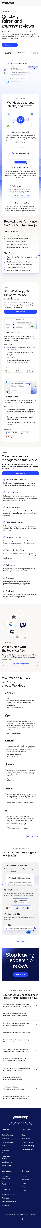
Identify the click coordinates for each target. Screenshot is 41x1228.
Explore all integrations (20, 664)
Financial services (8, 1194)
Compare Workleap (28, 1153)
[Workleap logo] (8, 2)
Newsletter (25, 1180)
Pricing (4, 1146)
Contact (24, 1190)
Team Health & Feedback (7, 1157)
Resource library (27, 1142)
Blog (23, 1135)
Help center (26, 1139)
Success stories (27, 1149)
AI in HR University (28, 1146)
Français (26, 1219)
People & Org (6, 1166)
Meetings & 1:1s (7, 1162)
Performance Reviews (6, 1152)
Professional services (9, 1202)
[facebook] (14, 1123)
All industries (6, 1205)
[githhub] (22, 1123)
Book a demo (9, 45)
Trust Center (14, 1219)
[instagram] (30, 1123)
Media (24, 1187)
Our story (25, 1176)
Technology (6, 1198)
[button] (37, 3)
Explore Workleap (8, 1135)
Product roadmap (7, 1142)
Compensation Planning (6, 1183)
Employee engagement (6, 1177)
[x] (18, 1123)
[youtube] (26, 1123)
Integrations (6, 1139)
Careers (24, 1183)
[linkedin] (10, 1123)
